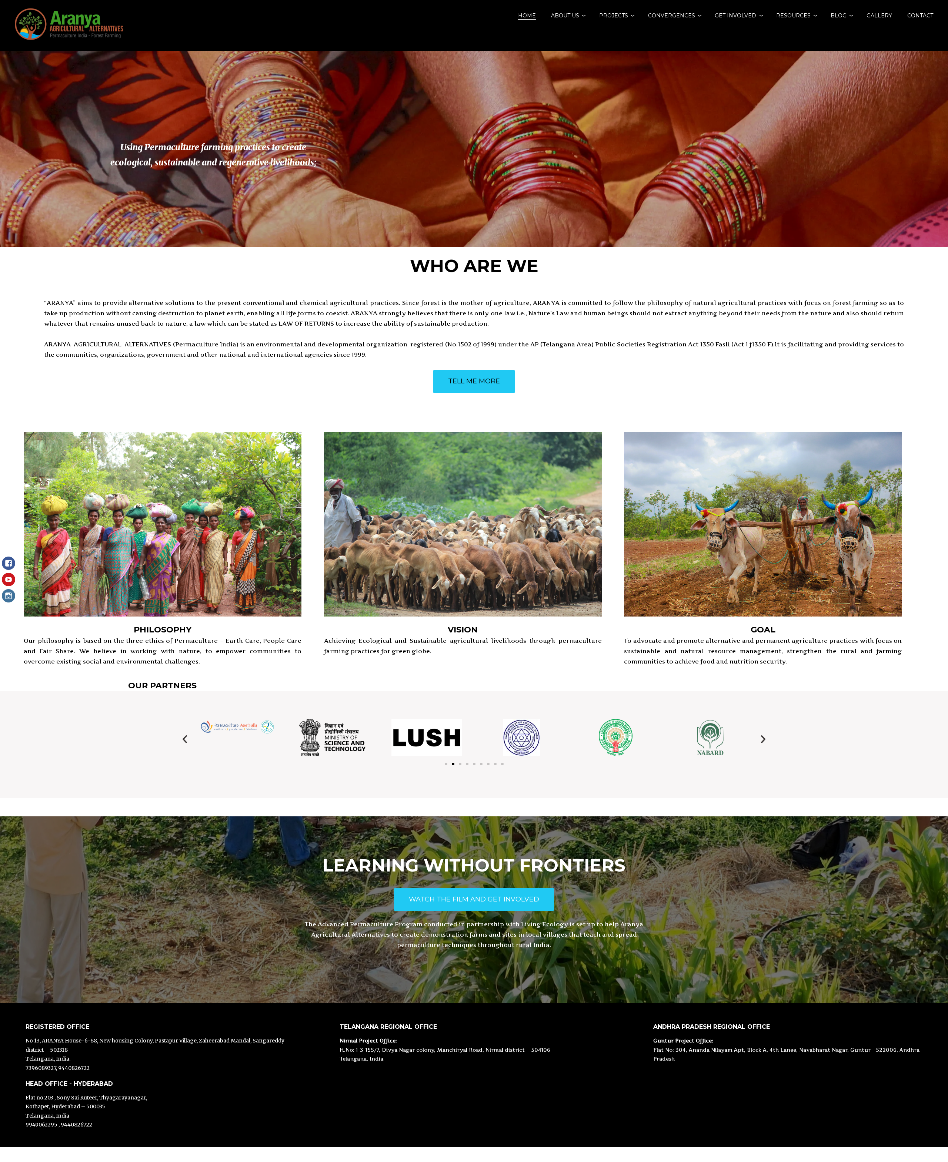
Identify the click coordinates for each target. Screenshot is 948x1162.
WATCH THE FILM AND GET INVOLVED (474, 899)
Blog (839, 15)
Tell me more (474, 381)
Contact (920, 15)
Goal (763, 630)
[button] (185, 739)
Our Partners (162, 686)
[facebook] (8, 567)
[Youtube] (8, 583)
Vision (463, 630)
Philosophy (162, 630)
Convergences (671, 15)
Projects (613, 15)
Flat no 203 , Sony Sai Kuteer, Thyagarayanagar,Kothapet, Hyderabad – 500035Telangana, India (86, 1106)
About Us (565, 15)
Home (527, 15)
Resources (793, 15)
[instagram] (8, 599)
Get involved (735, 15)
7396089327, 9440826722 (58, 1068)
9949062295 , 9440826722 (59, 1124)
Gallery (879, 15)
